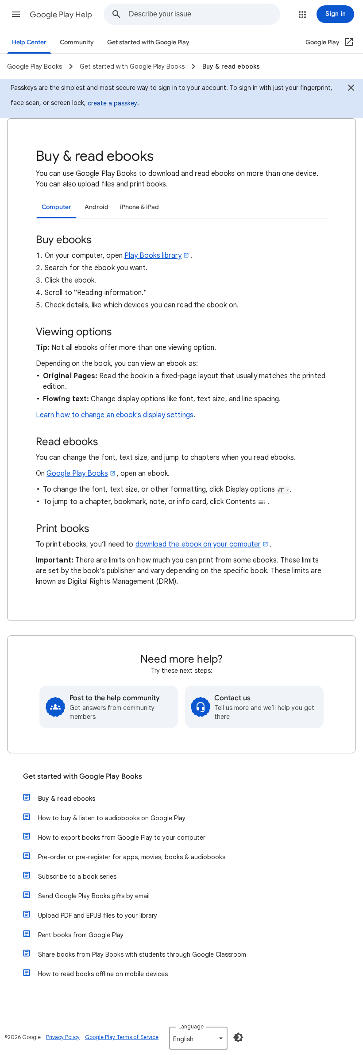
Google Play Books (77, 473)
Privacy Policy (63, 1037)
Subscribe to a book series (77, 876)
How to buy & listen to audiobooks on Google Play (111, 818)
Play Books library (153, 255)
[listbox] (198, 1038)
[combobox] (204, 14)
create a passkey (112, 103)
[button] (16, 14)
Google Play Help (61, 14)
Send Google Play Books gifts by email (94, 896)
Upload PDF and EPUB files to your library (97, 915)
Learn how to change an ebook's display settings (114, 415)
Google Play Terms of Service (121, 1037)
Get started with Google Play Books (82, 776)
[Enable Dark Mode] (238, 1037)
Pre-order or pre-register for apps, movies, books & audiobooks (131, 857)
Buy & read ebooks (67, 799)
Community (77, 42)
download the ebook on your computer (198, 544)
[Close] (351, 89)
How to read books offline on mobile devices (103, 974)
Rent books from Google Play (81, 935)
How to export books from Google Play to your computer (121, 838)
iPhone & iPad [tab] (139, 207)
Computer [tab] (56, 207)
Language (191, 1026)
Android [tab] (96, 207)
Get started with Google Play (148, 42)
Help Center (29, 42)
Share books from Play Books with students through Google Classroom (142, 954)
